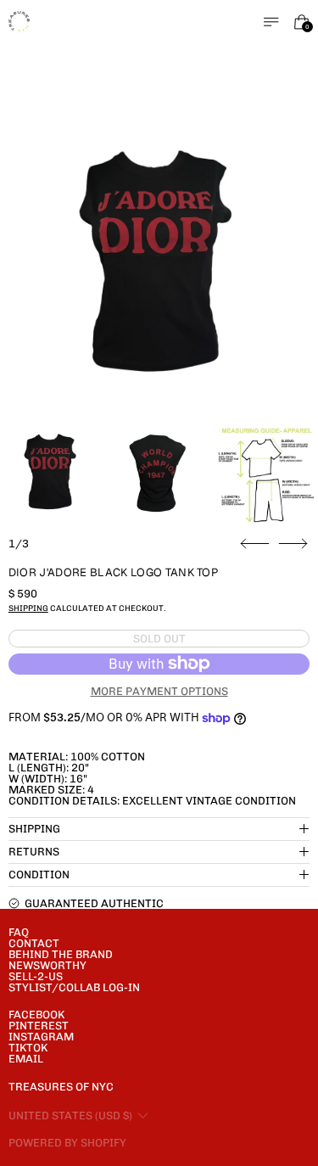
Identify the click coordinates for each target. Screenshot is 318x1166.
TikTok (27, 1047)
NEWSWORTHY (47, 965)
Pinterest (38, 1025)
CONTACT (33, 943)
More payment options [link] (159, 691)
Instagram (41, 1036)
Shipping (28, 608)
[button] (159, 266)
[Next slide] (293, 543)
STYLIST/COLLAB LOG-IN (74, 987)
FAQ (18, 932)
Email (25, 1058)
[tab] (51, 473)
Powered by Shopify (67, 1142)
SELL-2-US (35, 976)
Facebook (36, 1014)
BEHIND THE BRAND (60, 954)
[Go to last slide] (254, 543)
